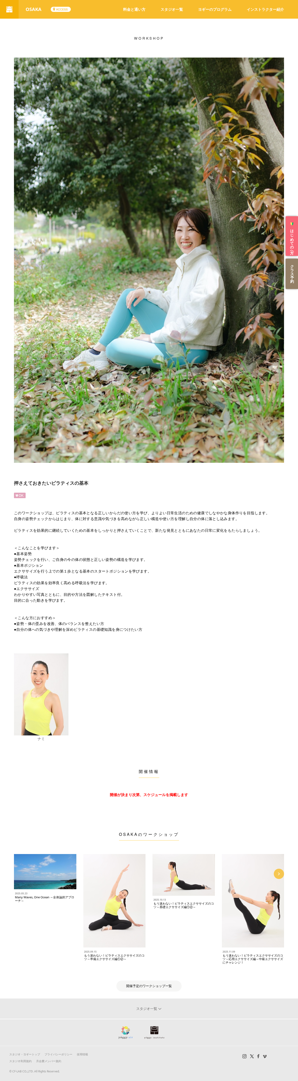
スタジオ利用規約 (20, 1061)
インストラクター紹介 (265, 9)
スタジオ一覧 (172, 9)
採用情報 (82, 1054)
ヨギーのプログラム (215, 9)
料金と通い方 (134, 9)
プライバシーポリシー (58, 1054)
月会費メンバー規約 (48, 1061)
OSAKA (33, 9)
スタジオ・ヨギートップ (24, 1054)
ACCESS (62, 9)
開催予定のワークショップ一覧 (149, 986)
